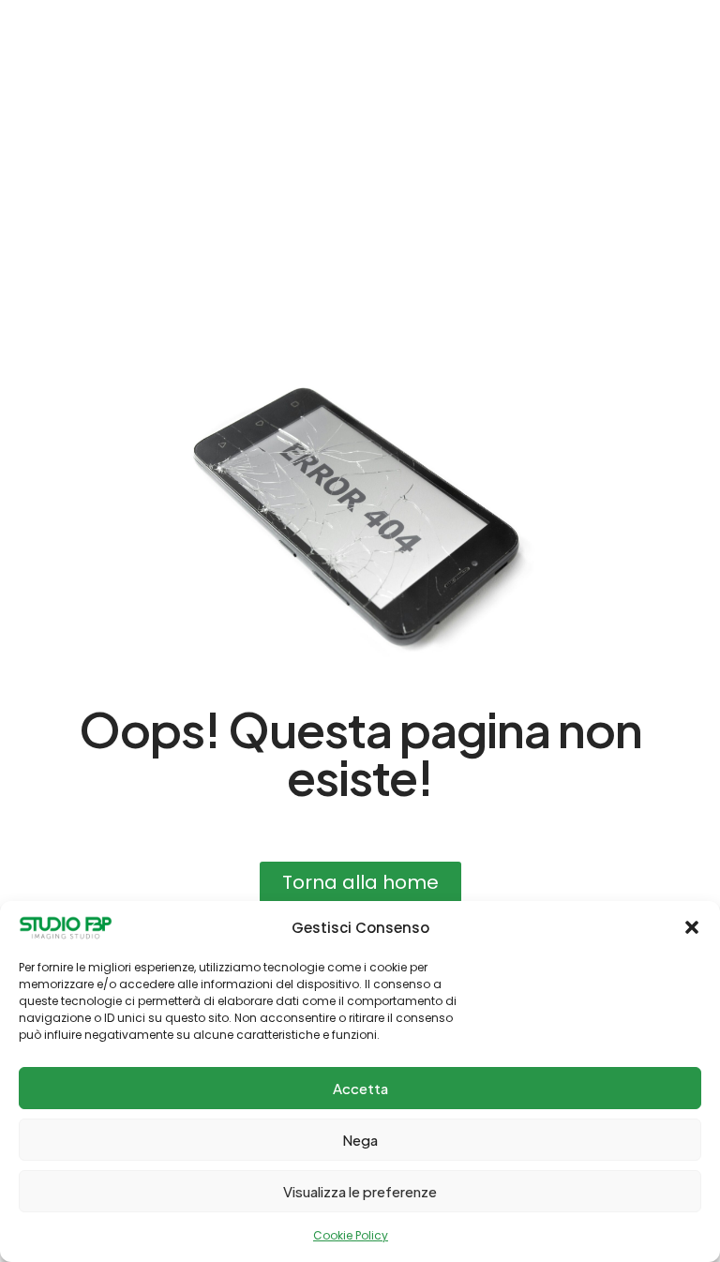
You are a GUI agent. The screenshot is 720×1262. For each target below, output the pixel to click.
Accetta (360, 1088)
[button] (691, 927)
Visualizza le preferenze (360, 1191)
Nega (360, 1140)
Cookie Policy (350, 1235)
